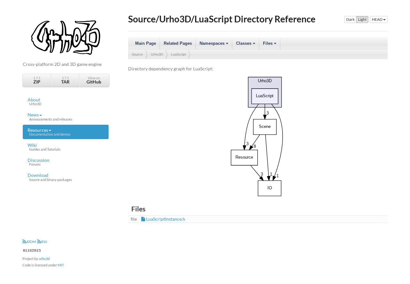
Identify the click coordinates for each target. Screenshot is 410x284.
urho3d (44, 258)
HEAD (377, 19)
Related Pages (178, 43)
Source (137, 54)
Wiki (44, 146)
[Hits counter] (32, 249)
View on (93, 80)
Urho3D (157, 54)
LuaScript (178, 54)
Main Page (145, 43)
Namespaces (214, 45)
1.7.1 (36, 80)
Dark (350, 19)
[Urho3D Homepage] (65, 37)
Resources (49, 131)
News (50, 116)
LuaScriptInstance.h (165, 219)
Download (50, 176)
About (34, 101)
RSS (44, 242)
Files (270, 45)
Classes (246, 45)
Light (362, 19)
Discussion (38, 161)
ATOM (31, 242)
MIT (61, 265)
